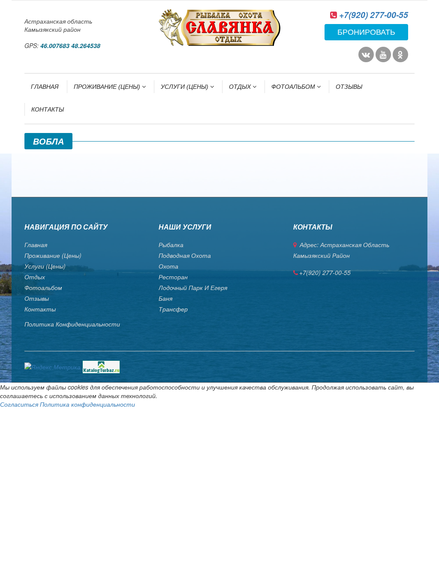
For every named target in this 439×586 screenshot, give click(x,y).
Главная (45, 86)
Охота (168, 266)
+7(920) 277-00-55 (373, 15)
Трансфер (173, 309)
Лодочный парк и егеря (193, 287)
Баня (165, 298)
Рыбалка (171, 244)
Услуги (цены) (185, 86)
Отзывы (349, 86)
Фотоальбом (294, 86)
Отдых (241, 86)
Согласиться (19, 404)
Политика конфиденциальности (72, 324)
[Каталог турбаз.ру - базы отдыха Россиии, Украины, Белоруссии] (101, 366)
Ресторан (173, 276)
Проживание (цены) (108, 86)
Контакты (47, 109)
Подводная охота (185, 255)
